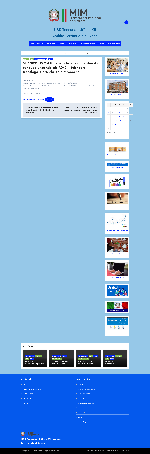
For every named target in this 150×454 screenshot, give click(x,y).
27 (120, 124)
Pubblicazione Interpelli (87, 44)
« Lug (116, 137)
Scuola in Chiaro (27, 394)
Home (32, 44)
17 (108, 120)
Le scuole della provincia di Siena (117, 154)
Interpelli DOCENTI (41, 59)
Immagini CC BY (83, 417)
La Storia (81, 398)
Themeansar (54, 451)
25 (112, 124)
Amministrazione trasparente (87, 389)
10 (108, 116)
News (62, 44)
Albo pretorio (72, 44)
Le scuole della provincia (86, 403)
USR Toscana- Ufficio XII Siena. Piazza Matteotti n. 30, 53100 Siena (107, 451)
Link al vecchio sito (113, 44)
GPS (31, 59)
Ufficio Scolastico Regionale (31, 389)
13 (119, 116)
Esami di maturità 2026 (117, 167)
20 (120, 120)
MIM (23, 384)
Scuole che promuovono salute (32, 408)
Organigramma (51, 44)
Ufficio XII (40, 44)
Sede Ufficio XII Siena (117, 94)
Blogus (46, 451)
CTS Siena (25, 403)
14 (123, 116)
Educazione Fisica (117, 253)
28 (123, 124)
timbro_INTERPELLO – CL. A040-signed (33, 99)
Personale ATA (56, 358)
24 (108, 124)
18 (112, 120)
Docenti (25, 59)
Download (49, 99)
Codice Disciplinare (84, 394)
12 (116, 116)
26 (116, 124)
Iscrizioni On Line (28, 398)
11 (112, 116)
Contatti (101, 44)
